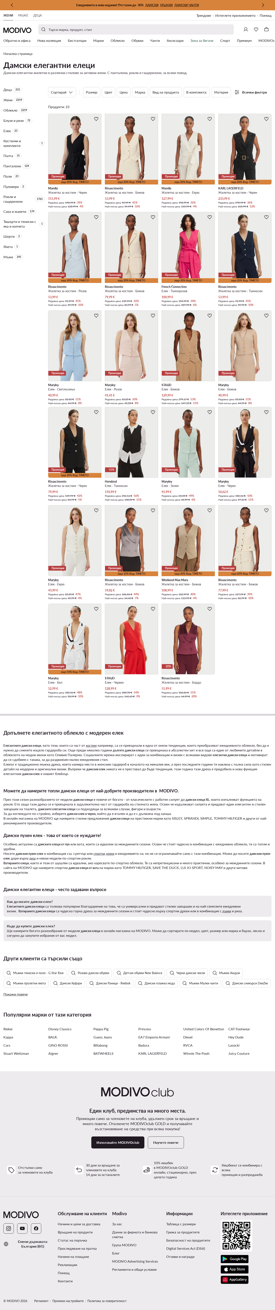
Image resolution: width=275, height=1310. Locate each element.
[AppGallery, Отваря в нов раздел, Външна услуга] (235, 1279)
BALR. (53, 1037)
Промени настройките (68, 1301)
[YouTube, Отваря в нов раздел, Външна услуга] (22, 1228)
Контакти (65, 1281)
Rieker (8, 1029)
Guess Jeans (102, 1037)
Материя (221, 92)
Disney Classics (60, 1029)
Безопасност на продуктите (188, 1240)
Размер (91, 92)
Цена (124, 92)
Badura (143, 1045)
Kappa (8, 1037)
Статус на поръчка (72, 1240)
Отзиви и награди (180, 1256)
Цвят (108, 92)
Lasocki (234, 1045)
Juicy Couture (238, 1053)
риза (32, 858)
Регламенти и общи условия (137, 1269)
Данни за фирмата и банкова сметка (134, 1234)
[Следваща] (263, 5)
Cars (6, 1045)
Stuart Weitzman (16, 1053)
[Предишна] (12, 5)
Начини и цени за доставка (79, 1224)
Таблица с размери (181, 1224)
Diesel (187, 1037)
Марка (140, 92)
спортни (99, 853)
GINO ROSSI (58, 1045)
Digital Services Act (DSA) (185, 1248)
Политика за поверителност (107, 1301)
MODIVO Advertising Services (137, 1261)
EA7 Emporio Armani (154, 1037)
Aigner (53, 1053)
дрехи (110, 853)
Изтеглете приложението (237, 15)
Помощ (266, 15)
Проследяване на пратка (77, 1248)
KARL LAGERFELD (152, 1053)
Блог (132, 1253)
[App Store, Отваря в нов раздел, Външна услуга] (235, 1269)
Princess (144, 1029)
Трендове (205, 15)
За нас (117, 1224)
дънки (226, 911)
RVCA (187, 1045)
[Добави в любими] (96, 119)
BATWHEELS (103, 1053)
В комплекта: (196, 92)
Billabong (100, 1045)
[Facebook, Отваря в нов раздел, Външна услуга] (36, 1228)
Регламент (41, 1301)
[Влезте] (246, 29)
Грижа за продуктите (183, 1232)
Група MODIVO (137, 1245)
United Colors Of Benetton (203, 1029)
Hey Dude (235, 1037)
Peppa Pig (100, 1029)
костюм (91, 745)
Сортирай (58, 92)
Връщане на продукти (75, 1232)
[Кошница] (266, 29)
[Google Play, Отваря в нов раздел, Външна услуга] (235, 1259)
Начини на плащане (73, 1256)
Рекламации (67, 1265)
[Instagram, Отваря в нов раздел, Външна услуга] (8, 1228)
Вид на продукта (166, 92)
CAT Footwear (239, 1029)
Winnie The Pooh (196, 1053)
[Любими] (256, 29)
